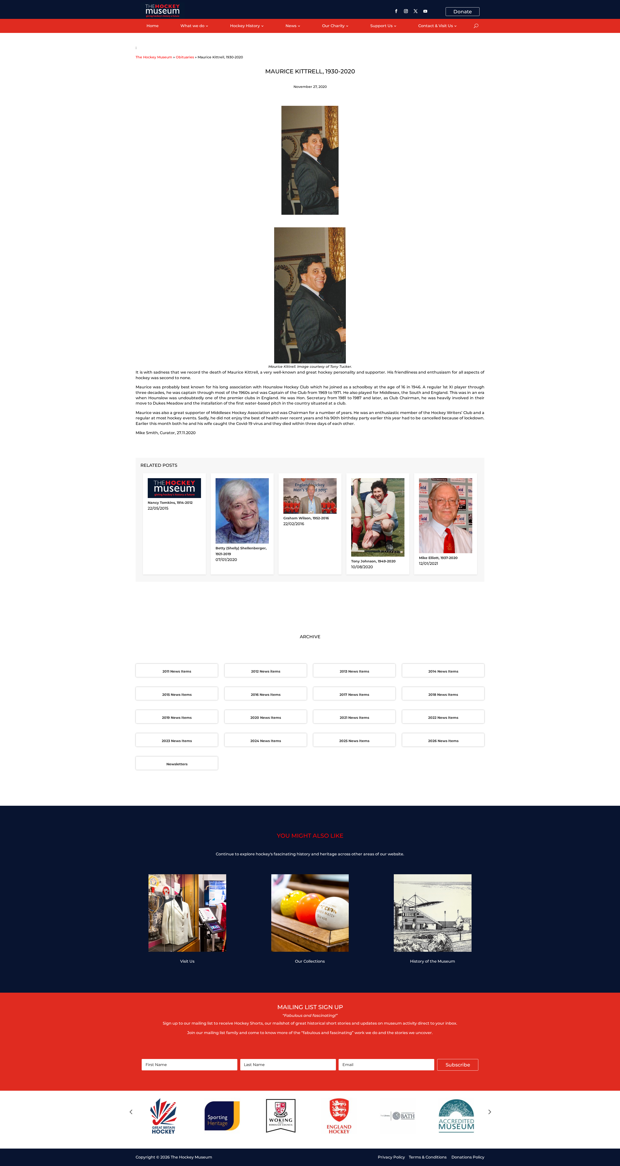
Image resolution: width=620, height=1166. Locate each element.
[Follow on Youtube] (425, 11)
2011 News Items (177, 671)
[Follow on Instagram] (406, 11)
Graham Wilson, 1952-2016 (306, 518)
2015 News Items (177, 694)
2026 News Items (443, 741)
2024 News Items (265, 741)
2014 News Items (443, 671)
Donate (462, 12)
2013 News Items (354, 671)
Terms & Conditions (428, 1157)
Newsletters (176, 764)
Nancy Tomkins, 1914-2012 (170, 502)
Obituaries (185, 57)
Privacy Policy (391, 1157)
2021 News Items (354, 717)
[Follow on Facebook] (396, 11)
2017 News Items (354, 694)
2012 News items (265, 671)
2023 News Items (177, 741)
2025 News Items (354, 741)
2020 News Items (265, 717)
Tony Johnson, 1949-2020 (373, 561)
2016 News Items (265, 694)
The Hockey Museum (154, 57)
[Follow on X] (415, 11)
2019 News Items (177, 717)
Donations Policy (467, 1157)
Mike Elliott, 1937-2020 (438, 558)
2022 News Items (443, 717)
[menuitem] (153, 26)
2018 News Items (443, 694)
